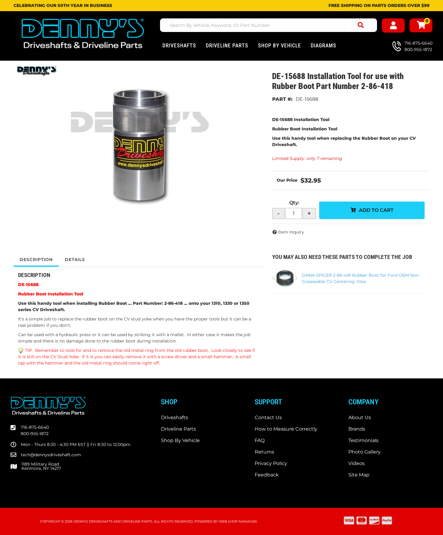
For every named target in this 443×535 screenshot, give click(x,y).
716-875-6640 (35, 427)
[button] (268, 25)
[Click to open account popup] (393, 25)
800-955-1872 (35, 433)
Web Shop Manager (238, 521)
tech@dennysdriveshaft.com (51, 455)
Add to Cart (376, 210)
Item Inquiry (291, 232)
